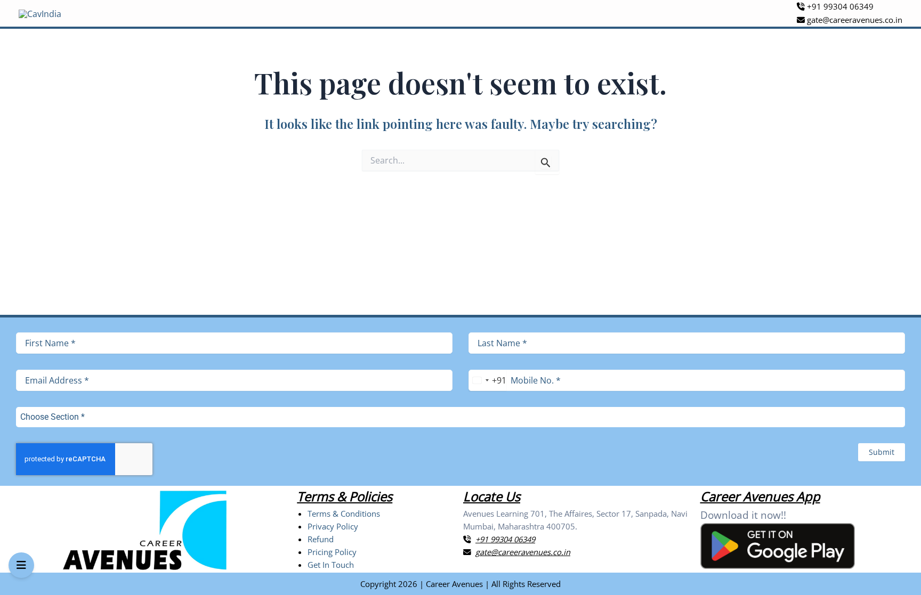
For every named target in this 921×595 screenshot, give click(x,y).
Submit (881, 452)
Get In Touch (331, 564)
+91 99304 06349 (839, 6)
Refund (321, 539)
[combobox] (487, 380)
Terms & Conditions (344, 513)
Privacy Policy (333, 526)
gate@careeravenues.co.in (853, 19)
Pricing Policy (332, 552)
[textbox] (450, 417)
